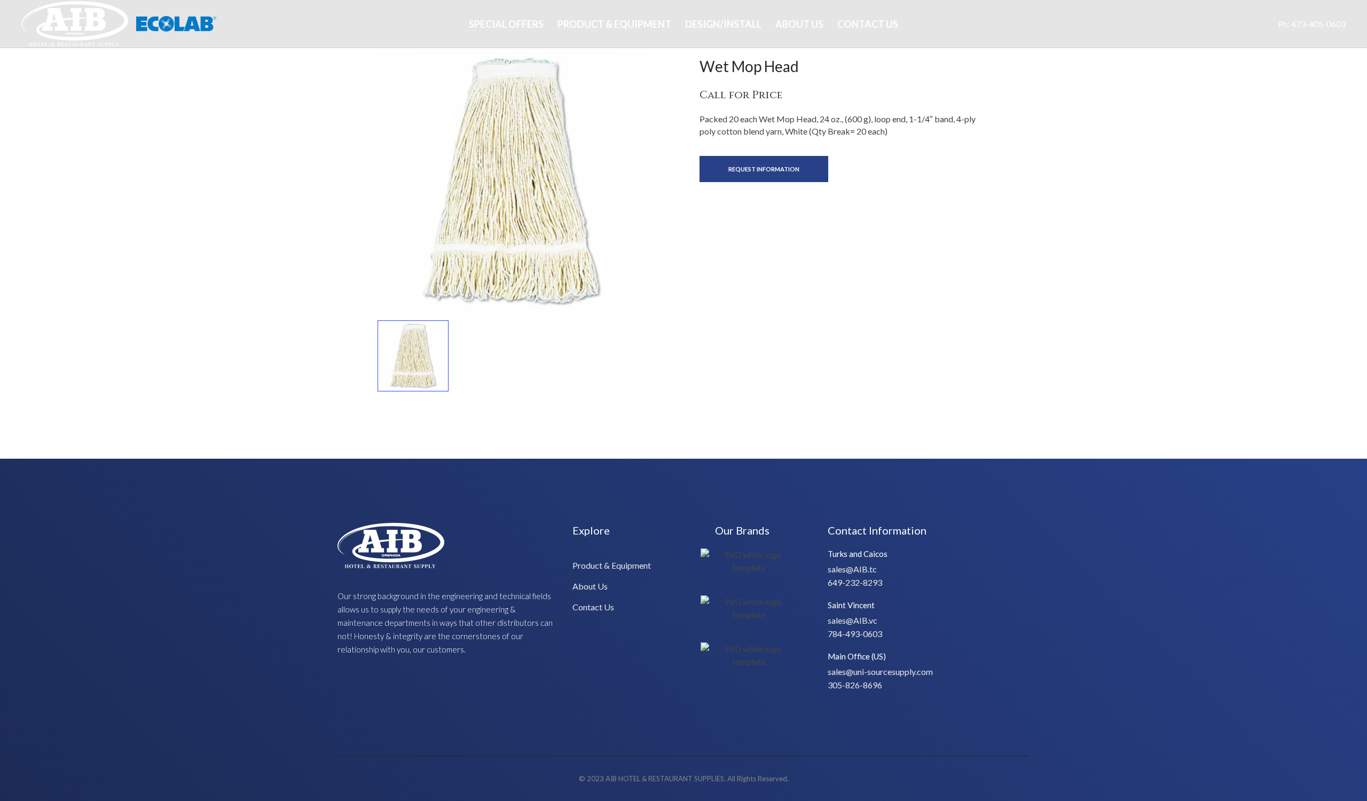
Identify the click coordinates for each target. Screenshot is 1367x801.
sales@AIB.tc (852, 569)
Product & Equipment (614, 24)
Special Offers (506, 24)
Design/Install (723, 24)
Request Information (763, 169)
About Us (799, 24)
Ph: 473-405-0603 (1312, 24)
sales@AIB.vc (852, 620)
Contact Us (867, 24)
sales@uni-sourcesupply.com (880, 671)
